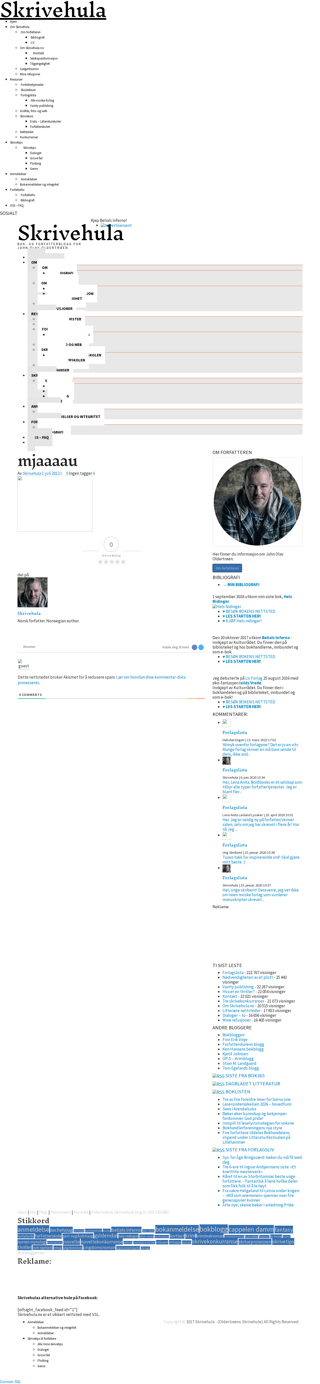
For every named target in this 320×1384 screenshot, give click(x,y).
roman (186, 1242)
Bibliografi (37, 37)
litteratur (264, 1236)
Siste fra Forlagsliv (250, 1149)
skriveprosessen (255, 1242)
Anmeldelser (18, 174)
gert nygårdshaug (77, 1235)
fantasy (283, 1229)
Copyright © (175, 1321)
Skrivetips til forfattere (42, 1338)
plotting (128, 1242)
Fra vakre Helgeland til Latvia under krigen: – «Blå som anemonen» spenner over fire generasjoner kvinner (261, 1195)
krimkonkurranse (234, 1236)
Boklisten (238, 1091)
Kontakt (38, 53)
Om (33, 1212)
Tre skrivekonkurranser (243, 1001)
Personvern (60, 1212)
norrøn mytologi (32, 1242)
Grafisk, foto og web (33, 111)
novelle (71, 1241)
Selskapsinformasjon (44, 58)
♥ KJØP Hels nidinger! (242, 621)
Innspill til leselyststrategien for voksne (258, 1123)
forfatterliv (26, 1236)
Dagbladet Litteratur (253, 1083)
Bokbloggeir (233, 1035)
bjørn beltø (148, 1230)
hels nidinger (128, 1236)
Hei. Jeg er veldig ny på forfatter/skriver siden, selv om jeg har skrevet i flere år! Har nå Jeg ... (260, 824)
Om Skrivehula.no (32, 48)
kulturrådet (251, 1236)
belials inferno (126, 1230)
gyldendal (106, 1235)
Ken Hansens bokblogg (243, 1049)
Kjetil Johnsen (235, 1054)
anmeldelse (33, 1229)
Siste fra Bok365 (245, 1075)
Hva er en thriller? (238, 991)
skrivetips (283, 1241)
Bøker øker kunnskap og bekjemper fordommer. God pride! (254, 1116)
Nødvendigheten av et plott (247, 977)
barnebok (79, 1230)
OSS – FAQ (17, 205)
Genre (34, 169)
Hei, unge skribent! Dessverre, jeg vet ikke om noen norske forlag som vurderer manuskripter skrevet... (260, 894)
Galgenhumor (29, 69)
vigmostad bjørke (128, 1248)
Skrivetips (16, 142)
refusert (162, 1242)
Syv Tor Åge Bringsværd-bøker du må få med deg (262, 1160)
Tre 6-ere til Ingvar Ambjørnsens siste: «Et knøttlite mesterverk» (259, 1169)
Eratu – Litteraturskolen (45, 121)
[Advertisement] (237, 934)
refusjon (175, 1242)
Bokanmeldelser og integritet (39, 184)
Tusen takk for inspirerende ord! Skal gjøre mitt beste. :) (261, 859)
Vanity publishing (41, 106)
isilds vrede (146, 1236)
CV (32, 43)
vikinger (145, 1248)
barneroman (93, 1230)
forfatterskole (48, 1236)
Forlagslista (28, 95)
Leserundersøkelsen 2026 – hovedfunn (257, 1104)
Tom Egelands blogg (240, 1068)
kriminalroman (210, 1236)
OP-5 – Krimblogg (238, 1058)
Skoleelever (28, 90)
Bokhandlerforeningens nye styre (252, 1128)
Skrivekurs (26, 116)
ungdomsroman (99, 1247)
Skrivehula (71, 232)
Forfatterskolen (40, 127)
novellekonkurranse (102, 1241)
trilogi (58, 1247)
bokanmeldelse (177, 1229)
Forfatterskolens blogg (243, 1044)
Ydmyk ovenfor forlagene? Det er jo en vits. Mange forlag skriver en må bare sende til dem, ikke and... (260, 749)
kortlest (177, 1236)
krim (190, 1235)
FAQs (43, 1212)
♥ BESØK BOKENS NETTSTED (248, 611)
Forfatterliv (17, 190)
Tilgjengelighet (40, 64)
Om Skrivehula (20, 27)
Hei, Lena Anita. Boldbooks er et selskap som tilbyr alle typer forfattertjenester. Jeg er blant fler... (262, 786)
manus (286, 1236)
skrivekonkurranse (215, 1241)
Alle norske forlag (42, 100)
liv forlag (276, 1236)
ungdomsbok (72, 1247)
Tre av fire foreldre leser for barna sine (256, 1099)
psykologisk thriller (144, 1242)
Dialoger (36, 153)
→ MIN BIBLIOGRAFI (241, 584)
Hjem (13, 22)
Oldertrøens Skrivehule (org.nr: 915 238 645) (130, 1212)
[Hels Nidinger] (226, 606)
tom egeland (42, 1247)
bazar (106, 1230)
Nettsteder (27, 132)
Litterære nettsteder (241, 1010)
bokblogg (214, 1229)
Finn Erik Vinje (235, 1039)
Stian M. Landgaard (239, 1063)
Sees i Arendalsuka (239, 1109)
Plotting (35, 163)
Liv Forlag (253, 678)
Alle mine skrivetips (50, 1344)
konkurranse (161, 1236)
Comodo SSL (10, 1381)
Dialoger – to (234, 1015)
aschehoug (61, 1230)
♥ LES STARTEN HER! (241, 616)
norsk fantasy (54, 1242)
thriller (25, 1247)
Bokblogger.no (31, 1252)
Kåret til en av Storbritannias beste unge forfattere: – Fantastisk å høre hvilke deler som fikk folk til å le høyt (260, 1181)
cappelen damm (251, 1229)
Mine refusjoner (30, 74)
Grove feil (36, 158)
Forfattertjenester (32, 85)
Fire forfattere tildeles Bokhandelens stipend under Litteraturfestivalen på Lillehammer (256, 1137)
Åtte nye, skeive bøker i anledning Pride (258, 1205)
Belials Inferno (276, 637)
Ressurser (16, 79)
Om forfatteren (30, 32)
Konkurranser (29, 137)
